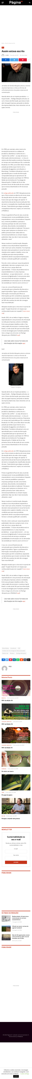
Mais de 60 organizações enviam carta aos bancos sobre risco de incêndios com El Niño (21, 936)
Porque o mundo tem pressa (11, 818)
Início (3, 43)
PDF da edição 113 (7, 700)
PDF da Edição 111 (7, 748)
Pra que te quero (7, 795)
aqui (18, 335)
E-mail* (16, 849)
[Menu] (3, 2)
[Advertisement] (16, 24)
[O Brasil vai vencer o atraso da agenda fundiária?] (6, 928)
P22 (8, 55)
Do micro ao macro (8, 771)
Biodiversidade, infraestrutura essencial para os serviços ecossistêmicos (20, 918)
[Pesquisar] (29, 2)
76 (2, 47)
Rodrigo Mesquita (21, 653)
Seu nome (16, 855)
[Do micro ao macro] (16, 759)
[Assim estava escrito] (16, 72)
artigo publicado (9, 193)
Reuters (12, 653)
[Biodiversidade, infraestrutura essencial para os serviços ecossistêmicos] (6, 919)
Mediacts (20, 1036)
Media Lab (5, 653)
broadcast (13, 648)
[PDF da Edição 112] (16, 712)
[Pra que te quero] (16, 782)
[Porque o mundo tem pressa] (16, 806)
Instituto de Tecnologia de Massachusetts (13, 651)
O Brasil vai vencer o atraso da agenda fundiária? (20, 927)
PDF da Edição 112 (7, 724)
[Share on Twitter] (14, 59)
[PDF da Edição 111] (16, 735)
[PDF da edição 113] (16, 688)
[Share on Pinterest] (23, 59)
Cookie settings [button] (24, 1074)
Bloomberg (5, 648)
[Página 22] (16, 2)
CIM (19, 648)
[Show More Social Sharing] (28, 59)
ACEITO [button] (16, 1076)
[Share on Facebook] (6, 59)
